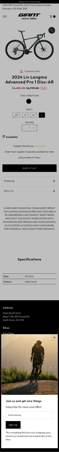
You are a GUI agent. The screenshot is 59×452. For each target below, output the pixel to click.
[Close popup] (54, 337)
